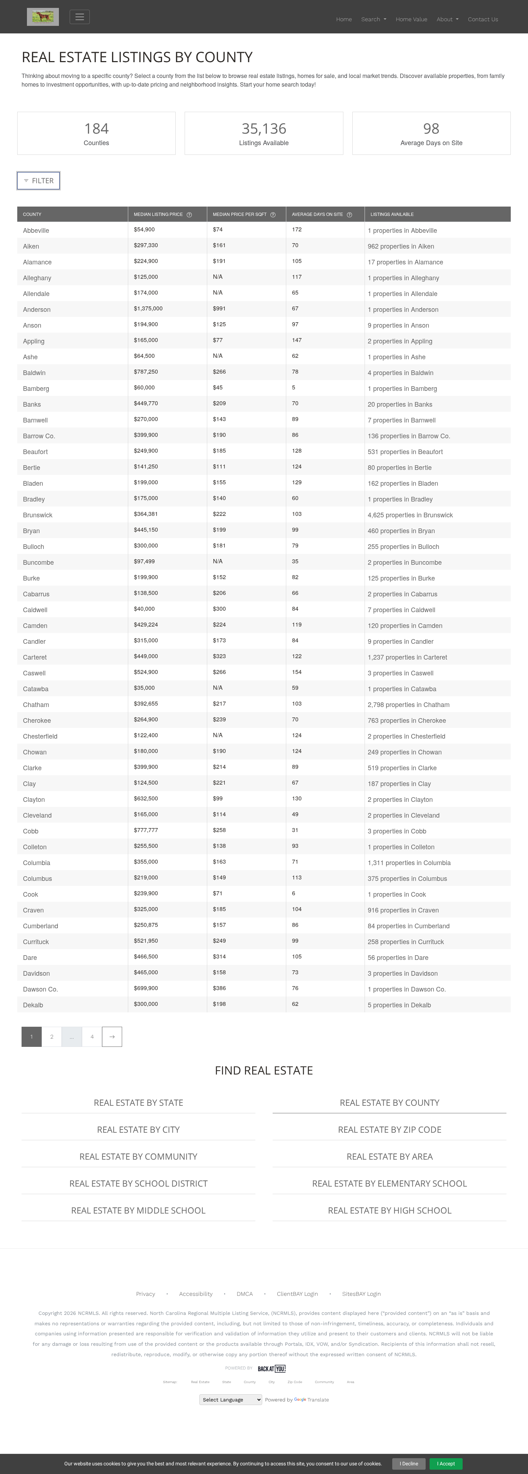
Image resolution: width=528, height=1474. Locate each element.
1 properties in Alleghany (403, 277)
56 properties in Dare (398, 957)
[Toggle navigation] (80, 17)
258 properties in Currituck (406, 941)
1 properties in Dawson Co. (407, 988)
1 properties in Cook (397, 893)
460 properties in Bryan (401, 530)
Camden (35, 625)
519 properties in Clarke (402, 767)
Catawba (35, 688)
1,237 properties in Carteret (407, 656)
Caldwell (35, 609)
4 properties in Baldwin (401, 372)
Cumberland (40, 925)
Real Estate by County (389, 1102)
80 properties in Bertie (400, 467)
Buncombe (38, 562)
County (250, 1382)
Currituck (36, 941)
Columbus (37, 878)
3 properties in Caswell (401, 672)
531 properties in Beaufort (405, 451)
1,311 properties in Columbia (409, 862)
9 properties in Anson (398, 324)
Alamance (37, 261)
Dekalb (33, 1004)
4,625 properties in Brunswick (410, 514)
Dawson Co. (40, 988)
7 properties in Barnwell (402, 419)
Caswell (34, 672)
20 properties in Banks (400, 403)
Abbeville (36, 230)
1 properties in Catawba (402, 688)
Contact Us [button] (483, 19)
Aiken (31, 245)
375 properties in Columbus (407, 878)
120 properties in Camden (405, 625)
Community (324, 1382)
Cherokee (37, 720)
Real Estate (199, 1382)
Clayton (34, 799)
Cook (30, 893)
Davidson (36, 973)
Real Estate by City (138, 1129)
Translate (318, 1400)
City (272, 1382)
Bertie (31, 467)
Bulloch (33, 546)
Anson (32, 324)
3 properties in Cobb (397, 830)
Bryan (31, 530)
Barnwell (35, 419)
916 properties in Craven (403, 909)
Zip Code (295, 1382)
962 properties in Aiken (401, 245)
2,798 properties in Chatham (409, 704)
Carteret (35, 656)
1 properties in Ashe (397, 356)
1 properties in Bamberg (402, 388)
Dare (30, 957)
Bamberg (36, 388)
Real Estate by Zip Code (389, 1129)
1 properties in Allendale (402, 293)
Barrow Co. (39, 435)
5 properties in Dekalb (399, 1004)
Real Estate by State (138, 1102)
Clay (29, 783)
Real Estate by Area (390, 1156)
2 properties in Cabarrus (402, 593)
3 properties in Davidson (403, 973)
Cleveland (37, 814)
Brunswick (37, 514)
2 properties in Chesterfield (406, 735)
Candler (34, 641)
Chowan (35, 751)
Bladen (33, 483)
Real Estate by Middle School (138, 1210)
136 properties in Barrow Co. (409, 435)
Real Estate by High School (389, 1210)
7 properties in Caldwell (401, 609)
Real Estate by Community (138, 1156)
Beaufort (35, 451)
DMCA (245, 1293)
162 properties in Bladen (403, 483)
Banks (32, 403)
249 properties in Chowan (405, 751)
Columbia (36, 862)
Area (350, 1382)
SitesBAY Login (361, 1293)
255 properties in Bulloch (403, 546)
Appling (34, 340)
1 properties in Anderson (403, 309)
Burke (31, 577)
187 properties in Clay (399, 783)
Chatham (36, 704)
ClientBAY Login (297, 1293)
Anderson (37, 309)
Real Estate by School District (138, 1183)
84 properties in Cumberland (409, 925)
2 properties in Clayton (400, 799)
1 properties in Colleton (401, 846)
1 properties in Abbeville (402, 230)
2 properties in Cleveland (404, 814)
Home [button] (344, 19)
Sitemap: (170, 1382)
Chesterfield (40, 735)
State (226, 1382)
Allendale (36, 293)
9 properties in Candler (401, 641)
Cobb (30, 830)
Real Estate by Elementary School (389, 1183)
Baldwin (34, 372)
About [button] (445, 19)
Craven (33, 909)
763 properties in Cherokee (407, 720)
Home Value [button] (411, 19)
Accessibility (196, 1293)
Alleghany (37, 277)
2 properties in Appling (400, 340)
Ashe (30, 356)
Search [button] (371, 19)
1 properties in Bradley (400, 498)
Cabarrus (36, 593)
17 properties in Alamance (405, 261)
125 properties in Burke (401, 577)
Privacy (145, 1293)
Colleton (35, 846)
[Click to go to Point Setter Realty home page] (48, 16)
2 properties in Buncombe (405, 562)
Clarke (32, 767)
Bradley (34, 498)
